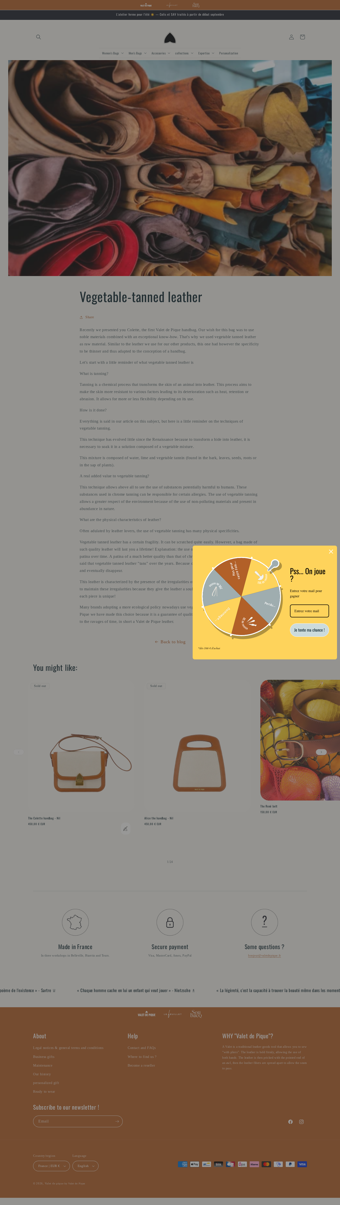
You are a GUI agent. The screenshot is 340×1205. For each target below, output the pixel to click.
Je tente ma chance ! (309, 630)
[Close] (331, 552)
